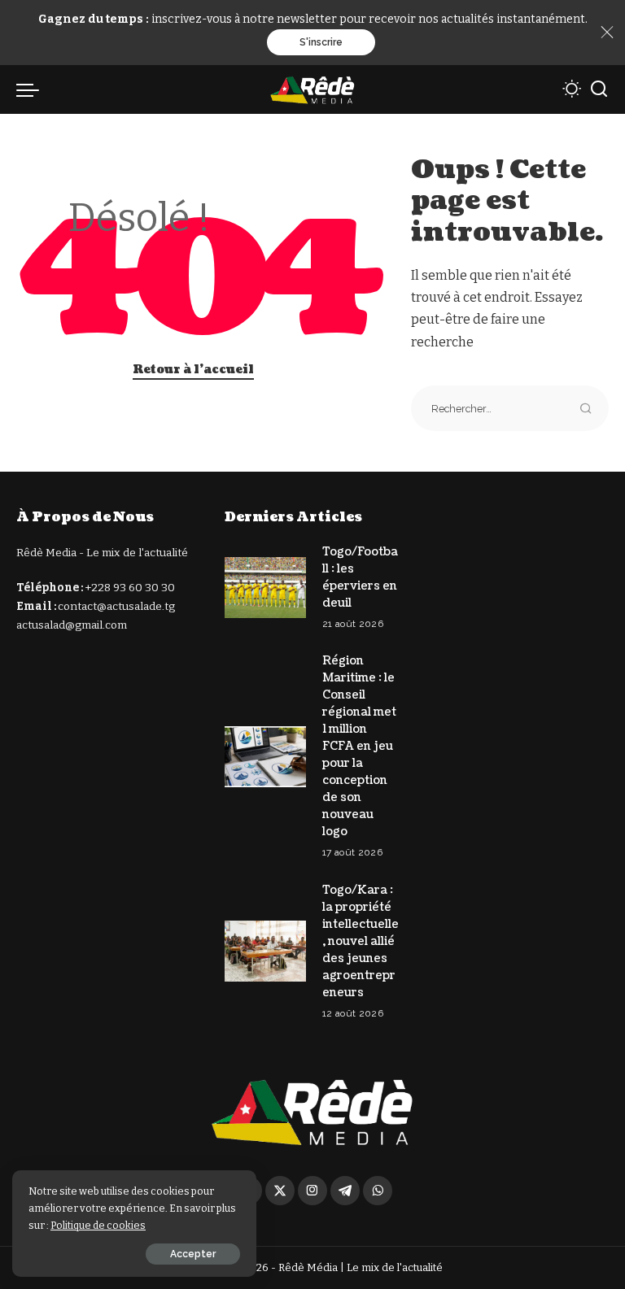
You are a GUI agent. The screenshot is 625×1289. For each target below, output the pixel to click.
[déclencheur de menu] (31, 89)
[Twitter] (280, 1190)
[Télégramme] (345, 1190)
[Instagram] (312, 1190)
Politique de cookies (98, 1225)
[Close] (607, 32)
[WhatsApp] (377, 1190)
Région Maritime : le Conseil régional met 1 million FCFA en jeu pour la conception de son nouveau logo (359, 746)
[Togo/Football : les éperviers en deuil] (265, 587)
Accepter (193, 1254)
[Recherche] (599, 89)
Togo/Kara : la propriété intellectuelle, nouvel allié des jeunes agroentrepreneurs (360, 941)
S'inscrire (321, 42)
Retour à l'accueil (193, 369)
